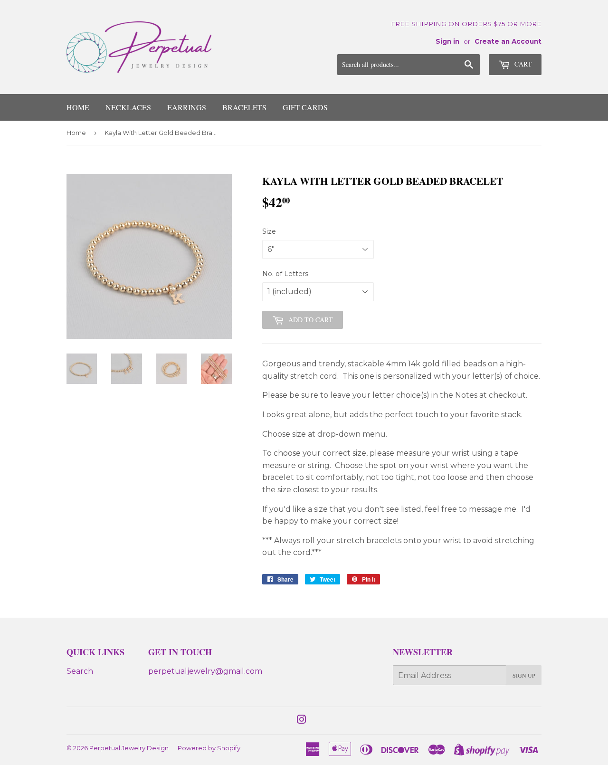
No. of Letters (285, 273)
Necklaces (128, 107)
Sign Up (524, 675)
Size (269, 231)
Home (77, 107)
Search (79, 671)
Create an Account (508, 41)
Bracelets (244, 107)
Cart (522, 63)
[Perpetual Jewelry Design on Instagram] (301, 720)
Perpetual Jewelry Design (129, 748)
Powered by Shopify (209, 748)
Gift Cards (305, 107)
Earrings (186, 107)
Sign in (447, 41)
